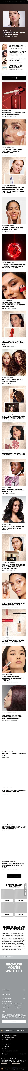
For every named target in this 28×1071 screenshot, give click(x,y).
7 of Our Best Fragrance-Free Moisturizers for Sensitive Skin (12, 151)
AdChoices (4, 1063)
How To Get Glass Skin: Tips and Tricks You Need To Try (17, 46)
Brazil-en (6, 1053)
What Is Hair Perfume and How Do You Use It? (12, 380)
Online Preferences (5, 1046)
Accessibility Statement (6, 1044)
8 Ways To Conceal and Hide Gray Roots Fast (17, 59)
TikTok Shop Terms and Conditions (8, 1037)
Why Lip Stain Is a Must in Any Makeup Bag (14, 490)
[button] (25, 890)
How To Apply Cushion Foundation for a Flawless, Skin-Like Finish (13, 304)
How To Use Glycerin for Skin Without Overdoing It (14, 604)
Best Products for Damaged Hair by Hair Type (13, 827)
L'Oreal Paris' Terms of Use (10, 1015)
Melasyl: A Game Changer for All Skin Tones (12, 228)
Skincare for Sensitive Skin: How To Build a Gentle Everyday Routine (13, 566)
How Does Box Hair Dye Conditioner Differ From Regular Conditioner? (12, 716)
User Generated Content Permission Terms (9, 1050)
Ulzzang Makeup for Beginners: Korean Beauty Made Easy (12, 678)
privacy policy (16, 1063)
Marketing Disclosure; (11, 1016)
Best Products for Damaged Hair (13, 754)
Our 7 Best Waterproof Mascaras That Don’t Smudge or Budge (16, 66)
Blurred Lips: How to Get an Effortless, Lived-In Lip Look (13, 454)
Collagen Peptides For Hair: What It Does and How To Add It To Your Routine (17, 53)
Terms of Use (4, 1048)
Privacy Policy (4, 1041)
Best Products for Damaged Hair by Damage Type (13, 791)
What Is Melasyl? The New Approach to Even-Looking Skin (13, 342)
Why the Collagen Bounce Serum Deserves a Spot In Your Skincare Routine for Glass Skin (13, 190)
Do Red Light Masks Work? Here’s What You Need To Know (13, 865)
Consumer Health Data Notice (7, 1039)
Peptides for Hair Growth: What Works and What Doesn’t (13, 528)
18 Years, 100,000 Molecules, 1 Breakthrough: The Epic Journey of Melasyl (13, 266)
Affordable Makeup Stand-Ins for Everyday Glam (13, 640)
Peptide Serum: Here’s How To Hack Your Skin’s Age (13, 113)
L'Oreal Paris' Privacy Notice (13, 1017)
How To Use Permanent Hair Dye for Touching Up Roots (13, 417)
